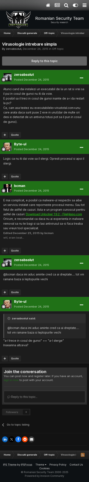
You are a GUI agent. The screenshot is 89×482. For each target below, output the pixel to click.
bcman (19, 186)
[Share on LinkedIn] (5, 439)
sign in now (11, 380)
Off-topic (58, 48)
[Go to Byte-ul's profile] (7, 147)
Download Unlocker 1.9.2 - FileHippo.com (54, 214)
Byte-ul (20, 144)
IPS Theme (10, 464)
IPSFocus (26, 464)
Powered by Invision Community (44, 475)
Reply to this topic (44, 61)
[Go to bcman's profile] (7, 188)
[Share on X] (11, 439)
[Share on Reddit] (25, 439)
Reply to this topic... (23, 397)
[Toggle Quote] (9, 318)
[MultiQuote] (5, 135)
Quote (15, 134)
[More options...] (81, 78)
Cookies (44, 468)
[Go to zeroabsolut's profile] (7, 77)
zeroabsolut (13, 48)
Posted (31, 79)
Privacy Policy (57, 464)
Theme (40, 464)
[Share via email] (31, 439)
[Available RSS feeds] (82, 455)
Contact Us (76, 464)
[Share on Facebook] (18, 439)
